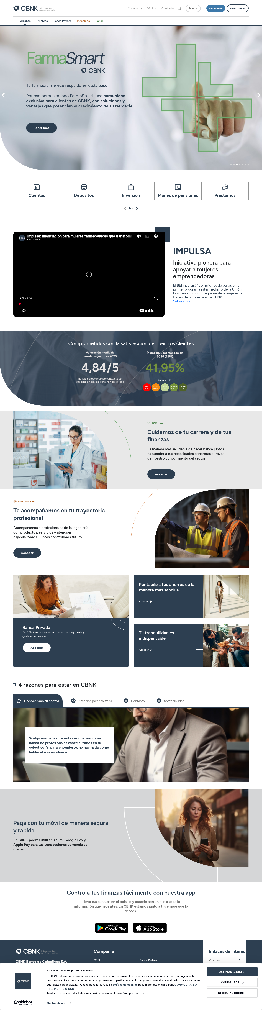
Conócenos (135, 8)
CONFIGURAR (230, 982)
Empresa (42, 20)
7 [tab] (248, 164)
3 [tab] (237, 164)
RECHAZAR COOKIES (232, 992)
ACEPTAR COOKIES (232, 971)
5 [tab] (242, 164)
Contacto (167, 8)
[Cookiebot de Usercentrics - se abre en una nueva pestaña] (23, 1003)
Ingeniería (83, 20)
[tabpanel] (131, 98)
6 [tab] (245, 164)
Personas (25, 20)
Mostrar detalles (57, 1002)
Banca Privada (62, 20)
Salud (99, 20)
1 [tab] (231, 164)
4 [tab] (239, 164)
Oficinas (152, 8)
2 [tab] (234, 164)
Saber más (181, 301)
